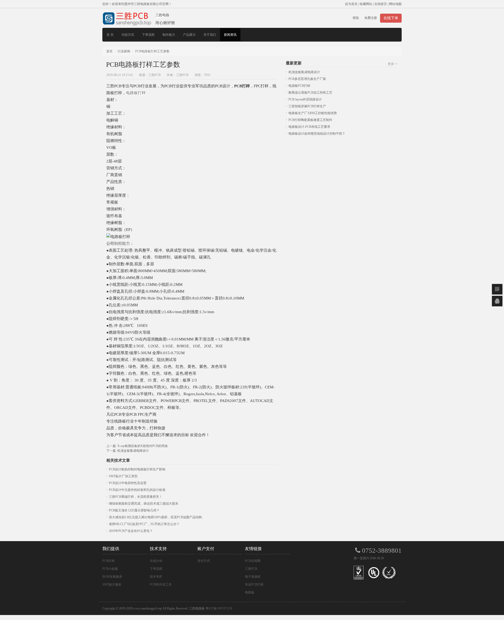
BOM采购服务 (112, 576)
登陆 (356, 18)
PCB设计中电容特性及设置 (127, 483)
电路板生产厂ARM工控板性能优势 (312, 113)
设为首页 (351, 4)
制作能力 (168, 35)
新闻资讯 (230, 35)
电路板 (249, 592)
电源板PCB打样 (299, 86)
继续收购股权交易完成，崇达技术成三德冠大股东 (143, 503)
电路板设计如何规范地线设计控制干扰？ (316, 133)
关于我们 (209, 35)
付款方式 (128, 35)
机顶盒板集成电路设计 (133, 451)
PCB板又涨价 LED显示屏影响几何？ (134, 510)
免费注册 (370, 18)
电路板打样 (136, 93)
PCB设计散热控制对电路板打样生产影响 (137, 469)
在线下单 (391, 18)
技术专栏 (156, 576)
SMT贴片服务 (112, 584)
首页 (109, 51)
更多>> (393, 64)
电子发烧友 (253, 576)
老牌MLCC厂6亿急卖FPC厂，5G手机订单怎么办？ (144, 524)
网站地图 (395, 4)
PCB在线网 (252, 561)
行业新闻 (124, 51)
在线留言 (380, 4)
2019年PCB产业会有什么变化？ (131, 531)
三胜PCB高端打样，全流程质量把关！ (135, 497)
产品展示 (189, 35)
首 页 (110, 35)
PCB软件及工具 (161, 584)
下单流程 (148, 35)
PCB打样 (108, 561)
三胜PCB (251, 569)
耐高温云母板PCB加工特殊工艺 (310, 92)
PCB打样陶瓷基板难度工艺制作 (310, 120)
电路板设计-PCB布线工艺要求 (309, 127)
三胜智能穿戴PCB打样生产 (307, 106)
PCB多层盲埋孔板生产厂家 (307, 79)
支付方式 (203, 561)
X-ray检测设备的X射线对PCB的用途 (142, 446)
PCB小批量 (110, 569)
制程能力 (122, 243)
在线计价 (156, 561)
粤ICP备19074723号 (219, 608)
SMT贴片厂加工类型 (123, 476)
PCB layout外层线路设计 (305, 99)
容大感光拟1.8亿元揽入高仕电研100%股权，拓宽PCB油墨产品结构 (155, 517)
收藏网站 (366, 4)
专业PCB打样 (254, 584)
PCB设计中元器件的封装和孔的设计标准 (137, 490)
